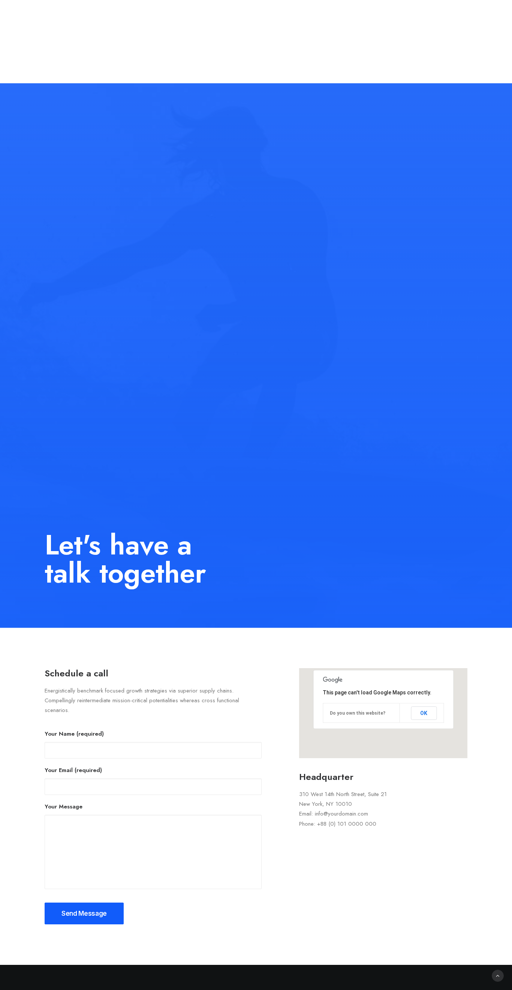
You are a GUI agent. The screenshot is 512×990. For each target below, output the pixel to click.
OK (423, 713)
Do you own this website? (357, 713)
